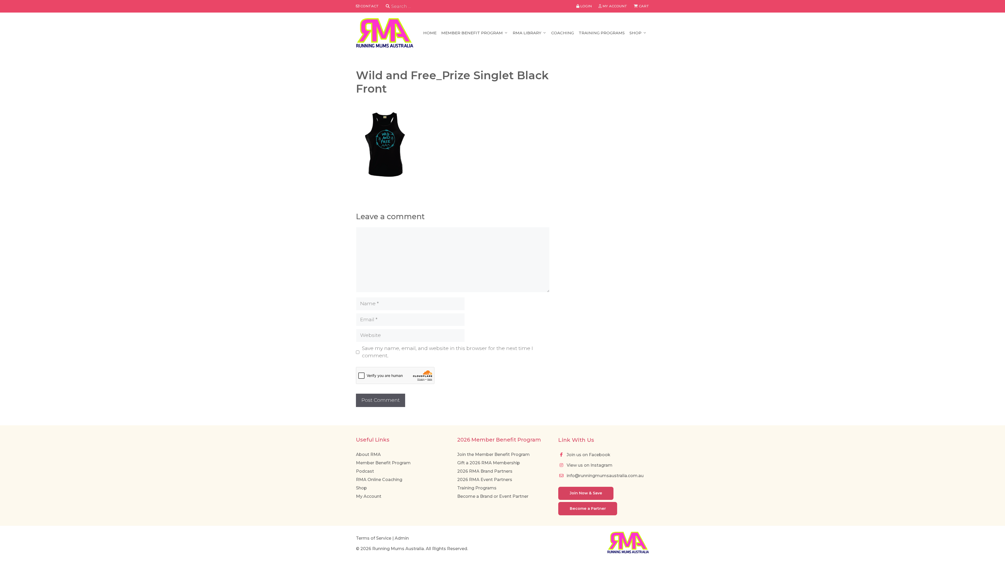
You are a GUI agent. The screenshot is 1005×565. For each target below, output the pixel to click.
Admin (402, 538)
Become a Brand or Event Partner (492, 496)
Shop (635, 32)
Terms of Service (373, 538)
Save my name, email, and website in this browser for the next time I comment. (447, 352)
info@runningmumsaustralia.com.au (605, 475)
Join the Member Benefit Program (493, 454)
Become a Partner (588, 508)
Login (585, 6)
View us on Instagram (589, 465)
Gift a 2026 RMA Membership (488, 462)
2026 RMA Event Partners (484, 479)
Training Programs (602, 32)
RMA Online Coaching (379, 479)
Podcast (365, 471)
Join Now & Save (586, 493)
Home (430, 32)
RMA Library (527, 32)
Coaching (562, 32)
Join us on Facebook (588, 454)
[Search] (388, 6)
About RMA (368, 454)
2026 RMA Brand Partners (484, 471)
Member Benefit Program (472, 32)
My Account (368, 496)
